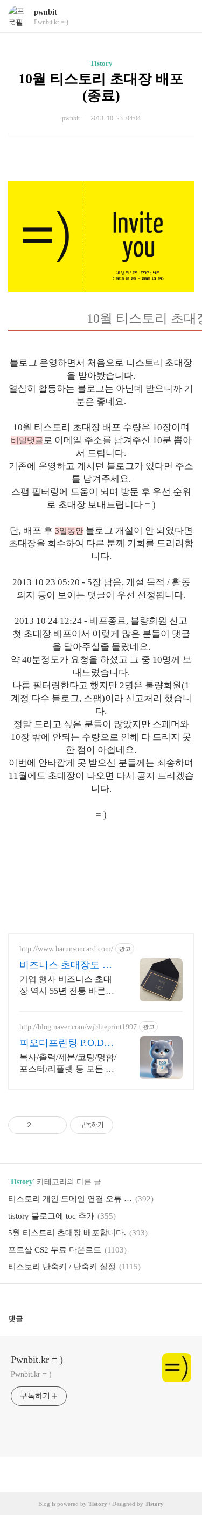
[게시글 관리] (54, 1125)
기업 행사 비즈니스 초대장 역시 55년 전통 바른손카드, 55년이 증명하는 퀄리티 (66, 986)
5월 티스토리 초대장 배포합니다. (67, 1232)
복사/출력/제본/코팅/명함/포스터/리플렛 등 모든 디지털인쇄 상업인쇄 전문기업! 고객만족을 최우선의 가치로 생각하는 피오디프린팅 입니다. (67, 1063)
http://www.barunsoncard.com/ (66, 949)
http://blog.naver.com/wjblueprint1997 (78, 1027)
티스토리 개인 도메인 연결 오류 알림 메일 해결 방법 (70, 1198)
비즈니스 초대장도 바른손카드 (65, 965)
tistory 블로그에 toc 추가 (51, 1216)
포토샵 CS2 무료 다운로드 (54, 1250)
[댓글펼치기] (27, 1318)
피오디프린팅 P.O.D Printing (61, 1043)
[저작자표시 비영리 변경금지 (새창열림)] (127, 1125)
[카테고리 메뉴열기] (183, 16)
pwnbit (45, 12)
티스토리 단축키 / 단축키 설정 (62, 1266)
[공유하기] (41, 1125)
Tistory (101, 63)
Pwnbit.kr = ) (37, 1359)
